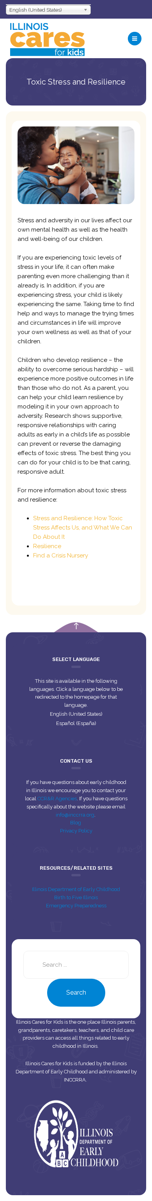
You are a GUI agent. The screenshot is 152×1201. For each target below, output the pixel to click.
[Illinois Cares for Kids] (47, 38)
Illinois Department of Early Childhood (76, 889)
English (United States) (76, 714)
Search (76, 992)
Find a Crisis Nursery (60, 555)
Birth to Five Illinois (76, 897)
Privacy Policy (76, 831)
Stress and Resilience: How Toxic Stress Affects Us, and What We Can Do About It (82, 527)
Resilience (47, 546)
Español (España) (76, 723)
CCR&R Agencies (57, 798)
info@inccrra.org (75, 815)
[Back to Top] (76, 626)
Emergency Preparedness (76, 906)
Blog (76, 822)
